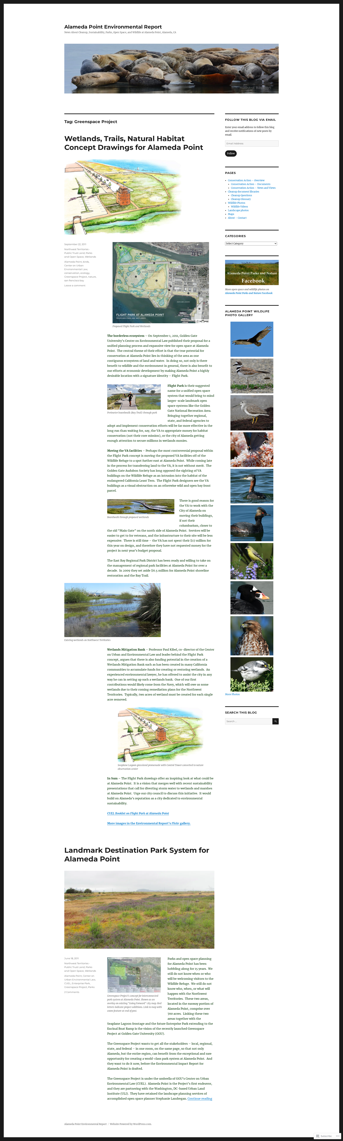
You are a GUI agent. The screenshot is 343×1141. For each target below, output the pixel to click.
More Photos (232, 694)
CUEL (67, 983)
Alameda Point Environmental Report (113, 27)
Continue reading (200, 1098)
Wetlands (90, 256)
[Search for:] (248, 721)
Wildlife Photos (236, 202)
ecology (85, 273)
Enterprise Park (81, 983)
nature (92, 276)
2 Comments (71, 992)
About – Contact (237, 217)
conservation (71, 273)
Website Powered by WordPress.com (130, 1124)
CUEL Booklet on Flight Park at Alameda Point (138, 813)
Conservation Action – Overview (246, 180)
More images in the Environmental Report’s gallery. (149, 823)
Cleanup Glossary (241, 199)
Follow (231, 153)
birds (86, 261)
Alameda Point (73, 261)
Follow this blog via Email (250, 119)
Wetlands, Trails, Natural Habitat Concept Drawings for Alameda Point (133, 143)
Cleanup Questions (241, 195)
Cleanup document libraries (243, 191)
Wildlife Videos (239, 206)
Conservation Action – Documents (250, 184)
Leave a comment (74, 285)
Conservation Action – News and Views (253, 187)
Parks (91, 987)
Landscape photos (238, 210)
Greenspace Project (75, 276)
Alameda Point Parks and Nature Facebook (248, 293)
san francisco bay (74, 280)
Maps (231, 214)
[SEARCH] (275, 721)
